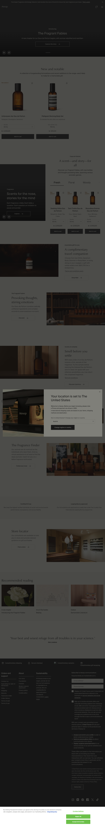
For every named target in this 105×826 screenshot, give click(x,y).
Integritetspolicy (52, 812)
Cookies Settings (78, 811)
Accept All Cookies (78, 822)
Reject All (78, 816)
